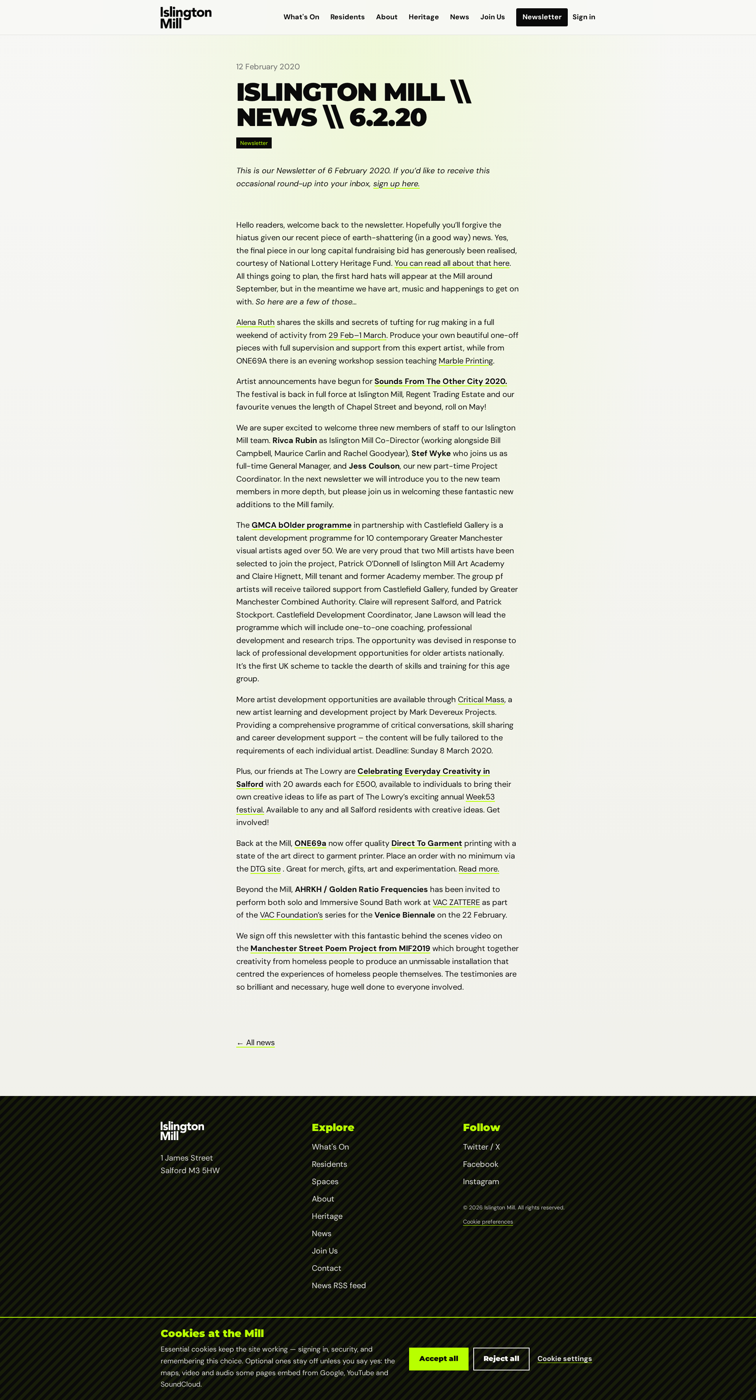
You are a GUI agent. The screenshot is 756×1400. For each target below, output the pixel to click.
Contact (326, 1268)
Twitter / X (481, 1147)
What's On (301, 17)
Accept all (438, 1358)
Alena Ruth (255, 322)
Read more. (479, 869)
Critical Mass (481, 699)
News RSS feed (339, 1285)
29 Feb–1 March (357, 335)
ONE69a (310, 843)
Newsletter (542, 17)
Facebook (480, 1164)
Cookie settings (564, 1358)
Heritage (424, 17)
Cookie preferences (488, 1221)
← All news (255, 1042)
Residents (347, 17)
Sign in (584, 17)
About (387, 17)
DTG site (265, 869)
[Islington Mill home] (186, 17)
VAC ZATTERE (456, 902)
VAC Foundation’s (291, 915)
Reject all (501, 1358)
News (459, 17)
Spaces (325, 1181)
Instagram (481, 1181)
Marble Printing (466, 361)
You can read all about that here (452, 263)
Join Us (492, 17)
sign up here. (396, 183)
